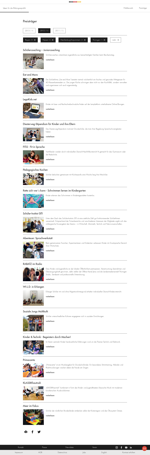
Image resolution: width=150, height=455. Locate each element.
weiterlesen (50, 60)
